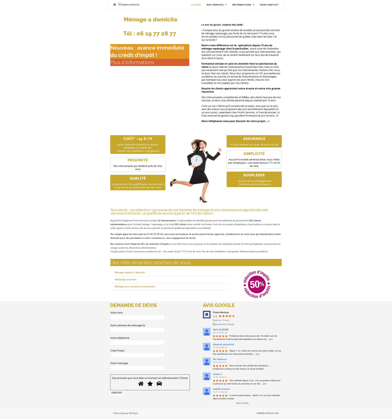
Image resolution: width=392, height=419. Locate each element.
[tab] (169, 272)
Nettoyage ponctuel (125, 279)
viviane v (217, 374)
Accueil (196, 4)
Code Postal (117, 350)
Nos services (215, 4)
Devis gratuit (269, 4)
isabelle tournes (221, 388)
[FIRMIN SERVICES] (128, 5)
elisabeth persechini (223, 344)
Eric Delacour (220, 359)
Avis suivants (242, 402)
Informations (241, 4)
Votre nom (116, 312)
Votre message (119, 363)
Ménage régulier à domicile (130, 272)
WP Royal (133, 413)
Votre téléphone (119, 338)
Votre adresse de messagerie (127, 325)
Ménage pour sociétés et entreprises (135, 286)
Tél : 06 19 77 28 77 (149, 33)
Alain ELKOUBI (220, 329)
